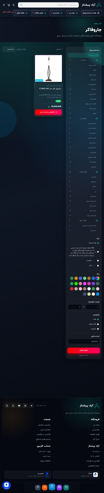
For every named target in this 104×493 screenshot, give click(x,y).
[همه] (97, 278)
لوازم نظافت (94, 434)
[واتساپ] (13, 405)
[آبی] (93, 278)
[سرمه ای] (97, 289)
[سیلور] (84, 289)
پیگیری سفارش (44, 425)
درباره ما (96, 451)
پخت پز (96, 425)
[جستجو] (21, 4)
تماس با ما (95, 456)
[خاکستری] (84, 283)
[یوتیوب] (19, 405)
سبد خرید (46, 456)
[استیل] (76, 278)
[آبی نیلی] (80, 278)
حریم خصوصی (93, 465)
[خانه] (66, 487)
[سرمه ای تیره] (93, 289)
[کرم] (93, 294)
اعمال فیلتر (84, 350)
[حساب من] (38, 487)
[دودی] (80, 283)
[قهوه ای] (97, 294)
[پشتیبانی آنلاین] (7, 485)
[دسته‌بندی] (59, 487)
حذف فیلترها (83, 355)
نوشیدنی (95, 429)
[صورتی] (80, 289)
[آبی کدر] (84, 278)
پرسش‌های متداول (43, 439)
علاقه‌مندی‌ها (45, 461)
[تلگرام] (31, 405)
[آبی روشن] (89, 278)
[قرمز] (71, 289)
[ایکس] (7, 405)
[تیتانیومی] (89, 283)
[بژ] (97, 283)
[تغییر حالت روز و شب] (13, 5)
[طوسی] (76, 289)
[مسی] (84, 294)
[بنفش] (93, 283)
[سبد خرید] (44, 487)
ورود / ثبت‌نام (44, 451)
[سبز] (71, 283)
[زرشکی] (76, 283)
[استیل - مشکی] (71, 278)
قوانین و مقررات (92, 461)
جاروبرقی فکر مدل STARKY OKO (50, 89)
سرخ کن (96, 439)
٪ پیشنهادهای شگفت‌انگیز (12, 12)
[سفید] (89, 289)
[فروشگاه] (52, 487)
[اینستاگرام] (25, 405)
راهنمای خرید (45, 429)
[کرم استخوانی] (89, 294)
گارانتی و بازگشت (43, 434)
